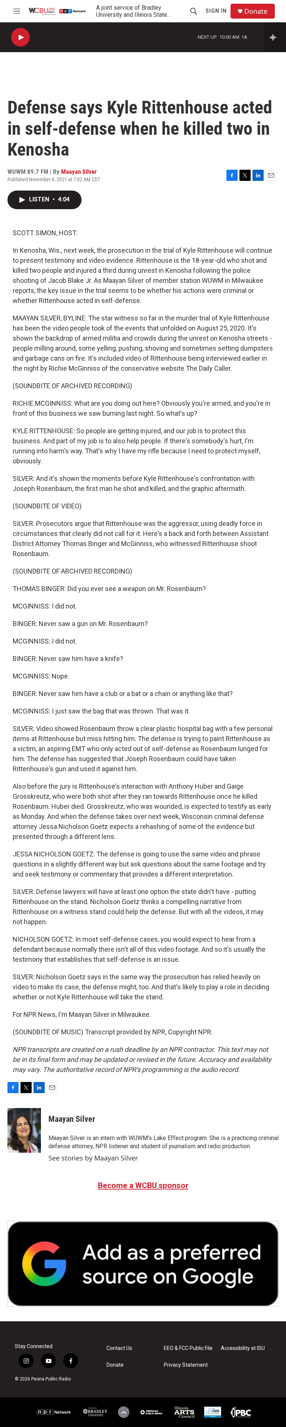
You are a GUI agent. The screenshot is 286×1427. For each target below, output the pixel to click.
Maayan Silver (79, 171)
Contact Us (119, 1348)
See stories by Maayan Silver (93, 1157)
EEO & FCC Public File (188, 1348)
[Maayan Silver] (24, 1130)
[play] (20, 37)
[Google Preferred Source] (143, 1263)
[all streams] (275, 37)
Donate (255, 11)
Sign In (216, 11)
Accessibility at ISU (243, 1348)
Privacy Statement (186, 1365)
